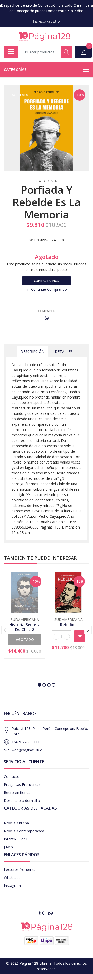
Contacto (11, 776)
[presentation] (5, 630)
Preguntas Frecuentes (22, 784)
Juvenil (9, 847)
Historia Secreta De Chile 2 (24, 627)
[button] (39, 685)
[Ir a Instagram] (41, 912)
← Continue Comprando (46, 289)
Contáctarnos (46, 281)
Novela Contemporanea (24, 831)
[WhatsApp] (50, 912)
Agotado (25, 639)
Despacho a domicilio (22, 800)
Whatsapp (12, 877)
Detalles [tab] (64, 351)
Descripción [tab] (32, 351)
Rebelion (68, 624)
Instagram (12, 885)
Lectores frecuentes (20, 869)
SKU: (32, 240)
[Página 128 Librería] (44, 36)
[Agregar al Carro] (79, 636)
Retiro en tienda (17, 792)
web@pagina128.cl (27, 750)
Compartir (46, 311)
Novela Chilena (16, 823)
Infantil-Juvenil (15, 839)
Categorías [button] (15, 69)
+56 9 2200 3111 (26, 742)
